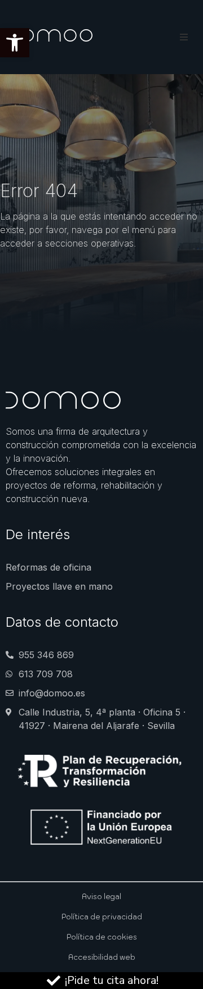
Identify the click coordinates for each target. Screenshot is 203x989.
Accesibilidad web (101, 957)
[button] (14, 42)
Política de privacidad (101, 917)
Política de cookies (102, 937)
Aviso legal (101, 896)
